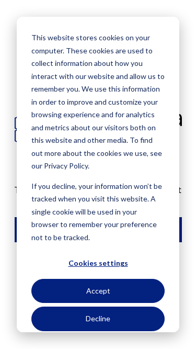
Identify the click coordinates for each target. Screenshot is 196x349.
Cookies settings (98, 262)
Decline (98, 318)
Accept (98, 290)
